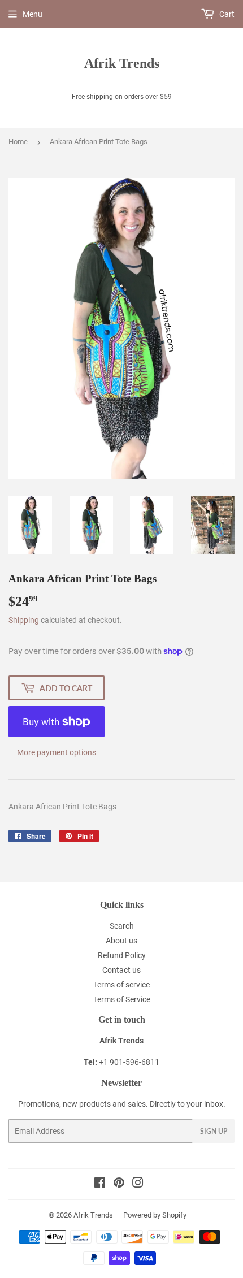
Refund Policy (122, 955)
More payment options (56, 752)
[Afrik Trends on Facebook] (100, 1184)
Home (18, 141)
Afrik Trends (121, 63)
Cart (226, 14)
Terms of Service (121, 999)
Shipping (23, 620)
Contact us (121, 969)
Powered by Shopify (154, 1215)
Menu (32, 14)
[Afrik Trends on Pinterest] (119, 1184)
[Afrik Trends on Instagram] (138, 1184)
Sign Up (213, 1131)
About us (121, 940)
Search (122, 925)
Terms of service (121, 984)
